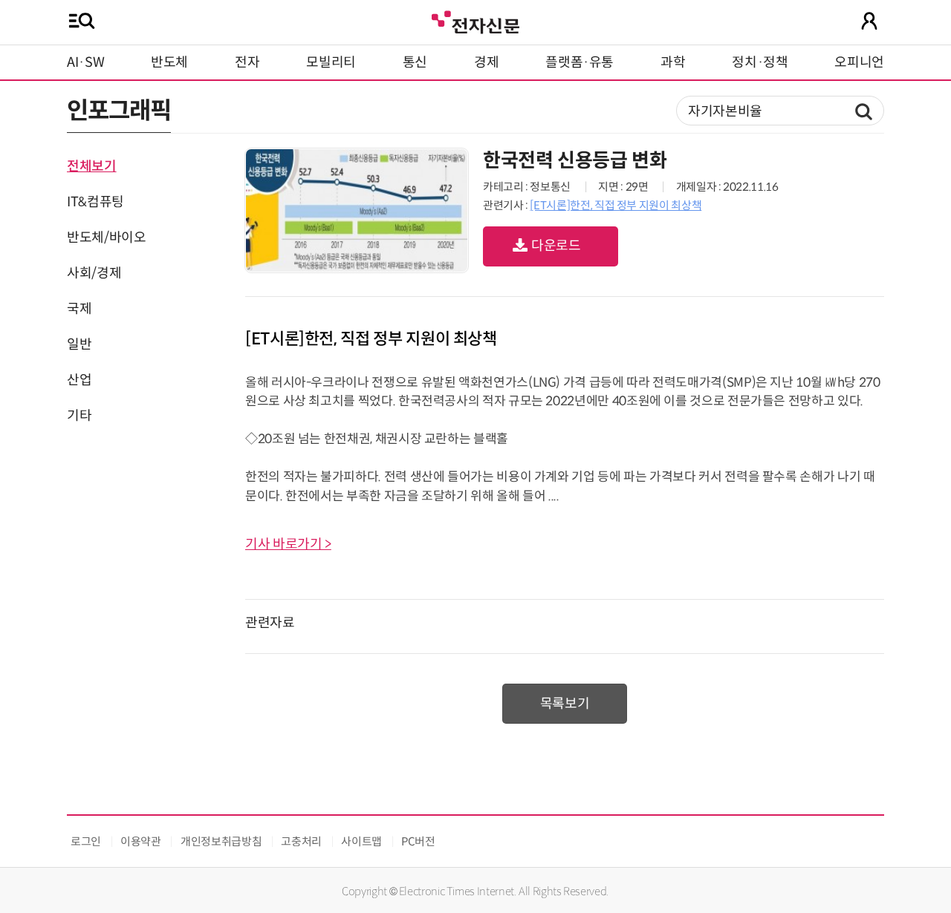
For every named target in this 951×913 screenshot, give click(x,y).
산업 (79, 380)
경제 (486, 62)
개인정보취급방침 (221, 841)
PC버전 (418, 841)
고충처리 (301, 841)
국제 (79, 309)
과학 (672, 62)
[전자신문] (475, 20)
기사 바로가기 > (288, 544)
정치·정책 (760, 62)
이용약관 (140, 841)
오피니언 (859, 62)
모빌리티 (331, 62)
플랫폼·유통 (579, 62)
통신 (415, 62)
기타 (79, 416)
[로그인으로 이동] (869, 21)
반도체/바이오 (106, 237)
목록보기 (565, 704)
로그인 (86, 841)
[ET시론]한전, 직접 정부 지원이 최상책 (615, 205)
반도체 (169, 62)
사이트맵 (361, 841)
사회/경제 (94, 273)
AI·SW (85, 62)
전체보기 (92, 166)
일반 (79, 344)
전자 (247, 62)
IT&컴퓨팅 (95, 202)
